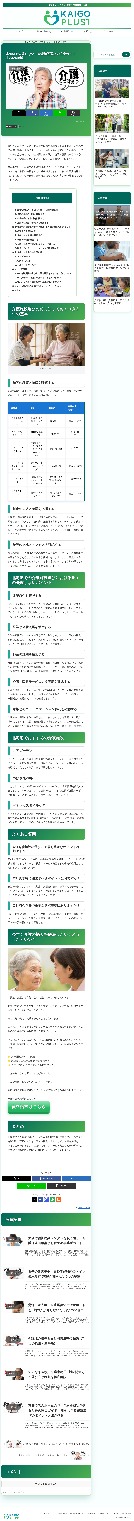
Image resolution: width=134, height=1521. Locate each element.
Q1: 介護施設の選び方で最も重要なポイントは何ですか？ (44, 273)
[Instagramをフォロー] (46, 1199)
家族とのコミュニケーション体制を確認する (38, 248)
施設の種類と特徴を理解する (30, 214)
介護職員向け (91, 1513)
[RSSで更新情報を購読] (58, 1199)
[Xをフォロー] (34, 1199)
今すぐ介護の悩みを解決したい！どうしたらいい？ (39, 286)
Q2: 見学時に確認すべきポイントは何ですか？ (39, 277)
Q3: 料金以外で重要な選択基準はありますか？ (39, 282)
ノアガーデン (23, 256)
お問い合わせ (104, 1513)
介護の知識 (12, 126)
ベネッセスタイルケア (27, 265)
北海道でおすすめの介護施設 (28, 252)
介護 (22, 126)
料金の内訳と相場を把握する (30, 218)
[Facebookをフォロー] (40, 1199)
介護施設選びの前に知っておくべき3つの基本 (36, 210)
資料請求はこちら (29, 1107)
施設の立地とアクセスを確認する (33, 222)
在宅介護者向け (76, 1513)
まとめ (18, 290)
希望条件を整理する (26, 231)
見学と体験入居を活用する (29, 235)
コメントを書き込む (46, 1484)
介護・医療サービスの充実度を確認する (36, 243)
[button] (73, 113)
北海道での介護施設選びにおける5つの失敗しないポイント (43, 227)
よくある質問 (21, 269)
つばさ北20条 (23, 260)
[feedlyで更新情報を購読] (52, 1199)
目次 (38, 198)
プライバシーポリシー (122, 1513)
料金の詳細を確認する (27, 239)
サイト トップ (49, 1513)
